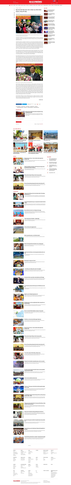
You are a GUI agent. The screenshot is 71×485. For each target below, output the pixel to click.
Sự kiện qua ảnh (45, 464)
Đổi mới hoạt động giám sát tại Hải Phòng (50, 152)
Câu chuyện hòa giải (53, 474)
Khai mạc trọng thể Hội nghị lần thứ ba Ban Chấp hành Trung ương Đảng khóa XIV (51, 18)
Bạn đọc (61, 5)
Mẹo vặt (14, 468)
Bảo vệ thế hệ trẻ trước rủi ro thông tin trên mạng (32, 210)
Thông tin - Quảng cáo (46, 470)
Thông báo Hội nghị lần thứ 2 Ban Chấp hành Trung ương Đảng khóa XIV (51, 36)
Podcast (57, 3)
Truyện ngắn (29, 458)
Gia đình (14, 465)
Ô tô (36, 471)
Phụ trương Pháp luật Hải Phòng (54, 471)
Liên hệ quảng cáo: (45, 482)
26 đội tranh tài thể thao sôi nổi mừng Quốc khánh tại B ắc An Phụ (34, 253)
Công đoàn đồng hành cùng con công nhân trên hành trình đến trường (34, 202)
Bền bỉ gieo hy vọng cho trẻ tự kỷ (29, 260)
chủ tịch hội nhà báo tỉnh (36, 107)
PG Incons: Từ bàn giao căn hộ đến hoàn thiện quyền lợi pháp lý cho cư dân (34, 387)
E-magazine (54, 3)
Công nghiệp (22, 451)
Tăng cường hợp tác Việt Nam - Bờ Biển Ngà (31, 218)
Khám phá (37, 465)
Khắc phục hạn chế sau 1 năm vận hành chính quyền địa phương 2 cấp (33, 159)
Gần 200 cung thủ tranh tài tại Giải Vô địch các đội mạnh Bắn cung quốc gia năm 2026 (34, 370)
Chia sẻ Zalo (24, 104)
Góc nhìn (19, 5)
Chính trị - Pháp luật (23, 471)
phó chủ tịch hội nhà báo (30, 107)
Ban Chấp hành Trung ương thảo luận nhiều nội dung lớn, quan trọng (51, 43)
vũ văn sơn (36, 106)
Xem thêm (29, 445)
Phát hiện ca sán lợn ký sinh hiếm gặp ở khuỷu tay (32, 319)
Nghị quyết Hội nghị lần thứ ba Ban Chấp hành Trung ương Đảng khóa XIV (34, 112)
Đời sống (52, 5)
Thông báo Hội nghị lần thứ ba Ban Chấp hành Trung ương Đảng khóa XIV (51, 11)
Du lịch (37, 464)
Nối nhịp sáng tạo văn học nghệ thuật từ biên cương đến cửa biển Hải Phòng (34, 303)
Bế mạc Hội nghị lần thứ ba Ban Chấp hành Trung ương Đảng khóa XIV (51, 14)
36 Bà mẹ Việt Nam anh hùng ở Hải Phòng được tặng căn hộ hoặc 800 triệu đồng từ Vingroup (34, 167)
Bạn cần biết (52, 477)
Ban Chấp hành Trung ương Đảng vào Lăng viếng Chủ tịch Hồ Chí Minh (51, 21)
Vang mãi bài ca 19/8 (47, 140)
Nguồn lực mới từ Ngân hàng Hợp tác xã (31, 294)
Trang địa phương (45, 5)
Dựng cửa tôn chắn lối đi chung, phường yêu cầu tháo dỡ (33, 411)
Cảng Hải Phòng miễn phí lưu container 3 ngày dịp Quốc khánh (34, 436)
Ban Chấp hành (18, 106)
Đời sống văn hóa (22, 458)
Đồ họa (52, 464)
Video (51, 3)
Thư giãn (29, 461)
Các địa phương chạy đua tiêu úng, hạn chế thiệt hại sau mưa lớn (34, 286)
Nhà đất (14, 458)
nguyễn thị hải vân (32, 106)
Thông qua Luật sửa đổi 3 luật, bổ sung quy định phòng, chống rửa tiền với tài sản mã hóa (34, 404)
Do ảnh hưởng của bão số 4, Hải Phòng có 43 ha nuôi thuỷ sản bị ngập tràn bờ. (33, 228)
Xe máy (36, 472)
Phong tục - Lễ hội (23, 465)
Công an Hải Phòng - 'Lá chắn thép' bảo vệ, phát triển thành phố (19, 153)
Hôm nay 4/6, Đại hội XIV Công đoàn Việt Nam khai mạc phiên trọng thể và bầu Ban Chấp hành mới (51, 32)
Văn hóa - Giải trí (35, 5)
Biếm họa (29, 462)
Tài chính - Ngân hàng (23, 454)
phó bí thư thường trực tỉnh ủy (20, 107)
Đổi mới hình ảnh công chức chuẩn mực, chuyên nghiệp (34, 141)
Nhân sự (14, 454)
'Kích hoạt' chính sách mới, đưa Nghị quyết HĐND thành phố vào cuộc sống (19, 141)
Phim (13, 475)
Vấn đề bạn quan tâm (53, 475)
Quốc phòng (14, 455)
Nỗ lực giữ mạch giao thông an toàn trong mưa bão (32, 336)
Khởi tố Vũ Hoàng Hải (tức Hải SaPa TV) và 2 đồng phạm (33, 243)
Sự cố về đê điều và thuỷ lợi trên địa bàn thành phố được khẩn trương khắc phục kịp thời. (34, 236)
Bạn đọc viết (29, 465)
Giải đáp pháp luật (53, 476)
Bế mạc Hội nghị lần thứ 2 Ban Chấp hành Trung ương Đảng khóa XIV (51, 39)
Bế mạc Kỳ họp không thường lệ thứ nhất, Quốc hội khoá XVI (34, 183)
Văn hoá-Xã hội (22, 473)
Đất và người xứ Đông (56, 5)
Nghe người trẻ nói (30, 475)
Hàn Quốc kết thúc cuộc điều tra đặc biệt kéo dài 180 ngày (34, 277)
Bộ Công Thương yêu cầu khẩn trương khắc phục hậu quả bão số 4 (34, 420)
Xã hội (16, 5)
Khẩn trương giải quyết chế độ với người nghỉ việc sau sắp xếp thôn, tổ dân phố (35, 153)
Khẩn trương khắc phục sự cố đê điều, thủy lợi (32, 235)
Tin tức (14, 451)
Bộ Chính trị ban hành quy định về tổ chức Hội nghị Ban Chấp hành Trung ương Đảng (51, 24)
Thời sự (29, 472)
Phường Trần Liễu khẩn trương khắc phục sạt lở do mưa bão (34, 361)
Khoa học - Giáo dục (23, 5)
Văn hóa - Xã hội (15, 473)
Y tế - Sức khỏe (30, 451)
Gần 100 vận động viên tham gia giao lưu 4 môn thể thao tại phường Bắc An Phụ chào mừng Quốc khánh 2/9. (34, 254)
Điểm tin (29, 471)
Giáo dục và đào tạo (45, 451)
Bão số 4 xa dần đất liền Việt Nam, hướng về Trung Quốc (33, 310)
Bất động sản (31, 5)
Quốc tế (42, 5)
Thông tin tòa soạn (45, 480)
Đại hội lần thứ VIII (23, 106)
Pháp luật (27, 5)
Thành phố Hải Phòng (53, 458)
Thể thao (49, 5)
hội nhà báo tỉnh (27, 106)
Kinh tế (14, 5)
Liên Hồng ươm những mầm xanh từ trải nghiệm (33, 268)
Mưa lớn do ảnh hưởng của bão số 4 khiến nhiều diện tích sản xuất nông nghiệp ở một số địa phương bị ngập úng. (34, 288)
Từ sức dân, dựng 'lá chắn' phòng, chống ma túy (32, 352)
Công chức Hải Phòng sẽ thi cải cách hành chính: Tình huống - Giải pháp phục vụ (34, 194)
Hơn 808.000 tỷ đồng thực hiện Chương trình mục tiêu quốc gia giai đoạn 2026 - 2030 (34, 395)
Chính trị (12, 5)
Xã (43, 458)
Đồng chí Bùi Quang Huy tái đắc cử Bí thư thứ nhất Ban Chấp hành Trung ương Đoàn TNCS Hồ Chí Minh (51, 28)
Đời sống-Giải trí (30, 473)
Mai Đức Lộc (25, 107)
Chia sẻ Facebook (19, 104)
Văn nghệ (39, 5)
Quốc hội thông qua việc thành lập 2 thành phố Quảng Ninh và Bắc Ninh (34, 429)
